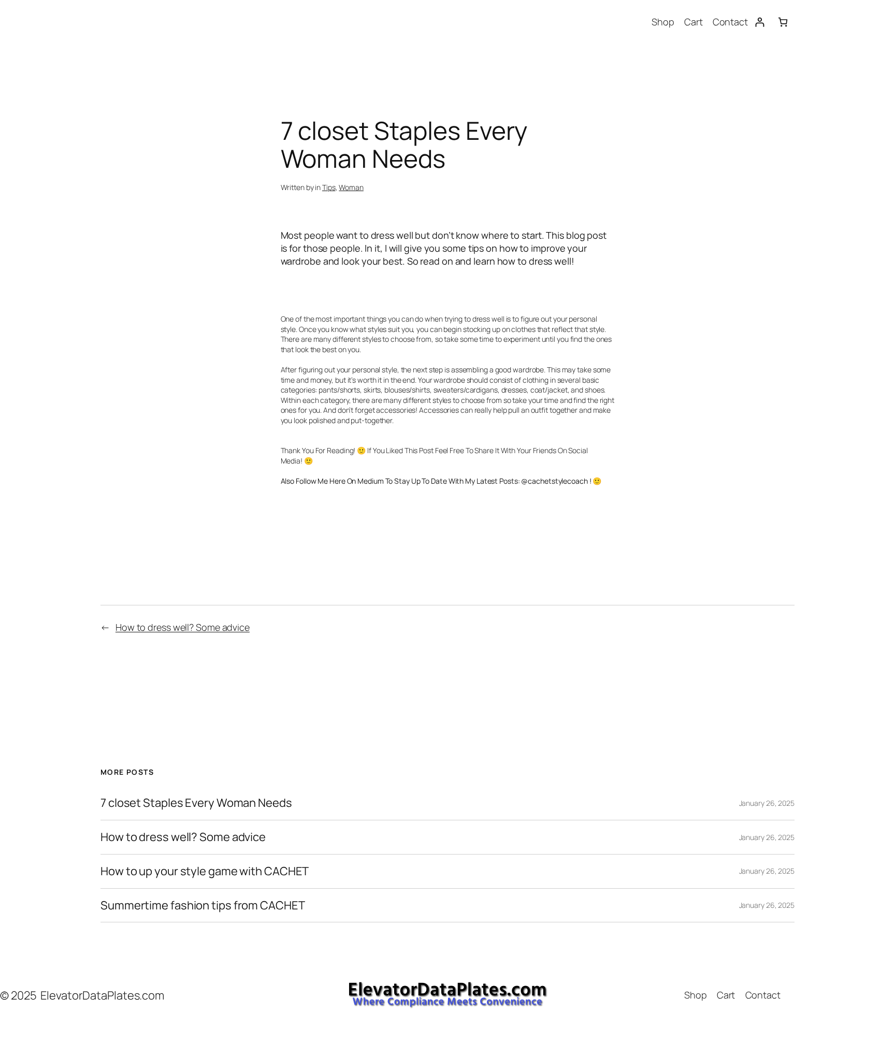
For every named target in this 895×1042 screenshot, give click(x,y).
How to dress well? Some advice (183, 627)
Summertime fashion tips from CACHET (202, 905)
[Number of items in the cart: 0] (783, 22)
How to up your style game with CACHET (204, 871)
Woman (351, 187)
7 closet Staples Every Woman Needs (196, 803)
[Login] (759, 22)
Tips (329, 187)
